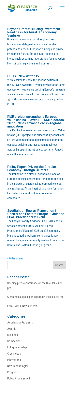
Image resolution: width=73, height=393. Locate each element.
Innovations (14, 359)
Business (12, 334)
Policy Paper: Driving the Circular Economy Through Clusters (31, 168)
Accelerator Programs (20, 322)
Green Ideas (14, 353)
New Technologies (18, 366)
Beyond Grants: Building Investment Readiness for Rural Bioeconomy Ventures (33, 32)
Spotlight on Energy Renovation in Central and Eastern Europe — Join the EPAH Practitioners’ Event (35, 214)
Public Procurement (18, 378)
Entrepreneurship (17, 347)
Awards (11, 328)
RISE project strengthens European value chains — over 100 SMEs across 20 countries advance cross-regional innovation (35, 121)
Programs (13, 372)
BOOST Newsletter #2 (23, 76)
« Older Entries (15, 258)
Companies (13, 341)
